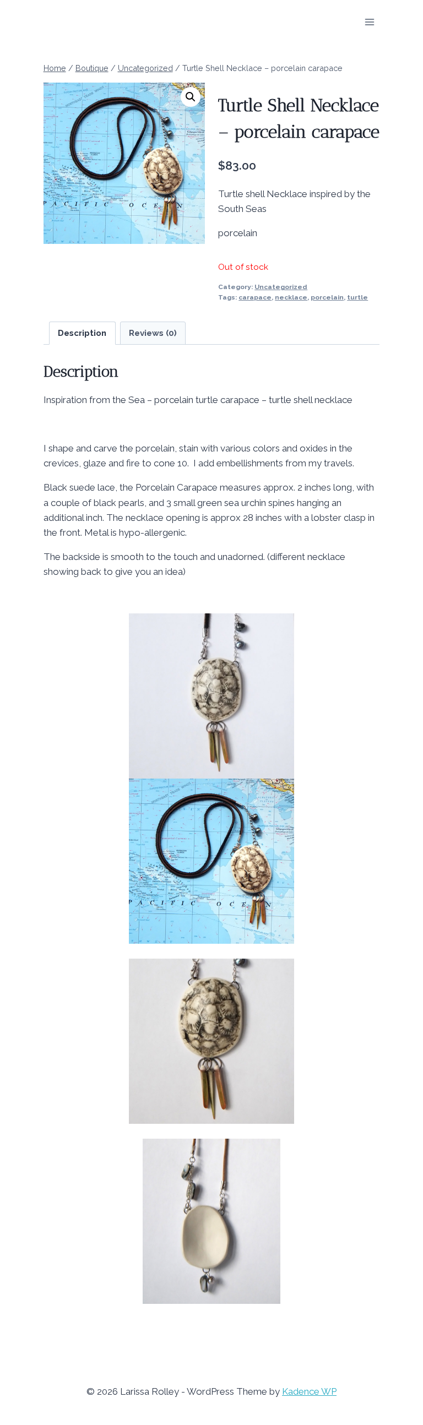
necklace (291, 297)
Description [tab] (82, 333)
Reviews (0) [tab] (153, 333)
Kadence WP (309, 1391)
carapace (255, 297)
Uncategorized (280, 287)
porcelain (327, 297)
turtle (357, 297)
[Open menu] (370, 21)
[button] (190, 97)
